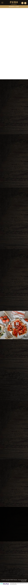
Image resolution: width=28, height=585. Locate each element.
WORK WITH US (14, 574)
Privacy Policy (8, 566)
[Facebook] (22, 3)
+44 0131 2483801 (6, 558)
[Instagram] (25, 3)
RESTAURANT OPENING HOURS (11, 561)
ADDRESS (5, 552)
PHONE (4, 557)
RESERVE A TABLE (14, 6)
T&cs (3, 566)
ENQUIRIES (14, 569)
